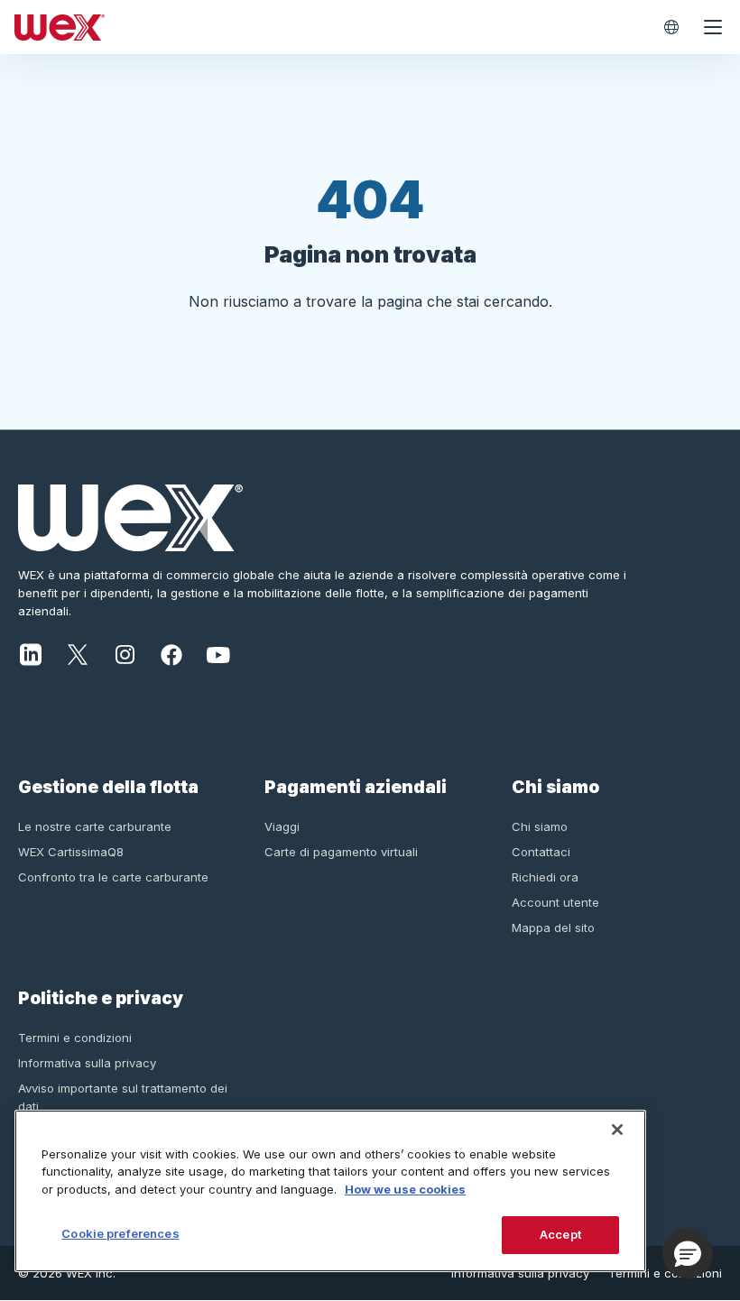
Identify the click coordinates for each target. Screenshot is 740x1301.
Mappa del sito (553, 927)
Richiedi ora (545, 877)
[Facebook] (171, 653)
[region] (330, 1191)
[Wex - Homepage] (328, 27)
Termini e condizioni (75, 1037)
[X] (77, 653)
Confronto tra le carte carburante (113, 877)
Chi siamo (540, 826)
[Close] (617, 1129)
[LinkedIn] (30, 653)
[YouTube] (218, 653)
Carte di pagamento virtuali (341, 851)
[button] (687, 1253)
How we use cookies (405, 1189)
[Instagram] (124, 653)
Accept (560, 1234)
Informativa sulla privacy (87, 1063)
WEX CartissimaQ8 (71, 851)
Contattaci (541, 851)
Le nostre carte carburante (94, 826)
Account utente (555, 902)
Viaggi (282, 826)
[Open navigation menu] (713, 27)
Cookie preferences (120, 1233)
